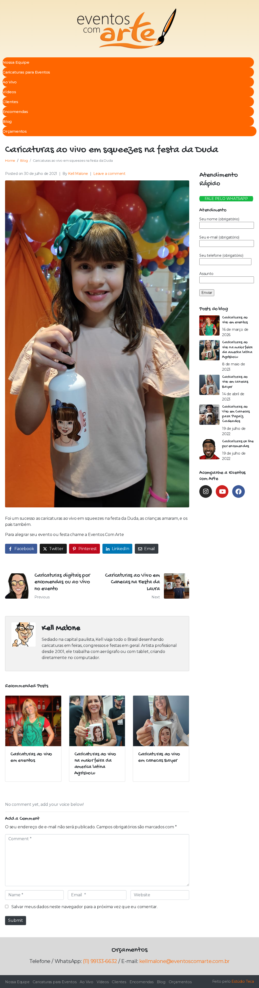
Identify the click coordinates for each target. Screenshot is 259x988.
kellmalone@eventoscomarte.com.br (184, 961)
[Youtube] (222, 491)
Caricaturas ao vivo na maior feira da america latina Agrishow (237, 350)
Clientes (10, 101)
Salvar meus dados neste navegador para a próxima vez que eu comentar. (84, 906)
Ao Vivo (10, 82)
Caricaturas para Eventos (26, 72)
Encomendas (15, 111)
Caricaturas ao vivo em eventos (235, 320)
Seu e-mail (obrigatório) (219, 237)
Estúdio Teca (242, 981)
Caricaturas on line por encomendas (237, 444)
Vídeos (9, 91)
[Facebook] (238, 491)
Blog (7, 121)
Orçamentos (15, 131)
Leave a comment (109, 173)
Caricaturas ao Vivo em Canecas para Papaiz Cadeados (236, 414)
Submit (15, 920)
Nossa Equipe (16, 62)
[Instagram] (205, 491)
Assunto (206, 273)
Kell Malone (78, 173)
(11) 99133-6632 (100, 961)
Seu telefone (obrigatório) (221, 255)
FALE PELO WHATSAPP (226, 198)
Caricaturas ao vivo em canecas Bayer (235, 382)
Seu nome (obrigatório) (219, 219)
